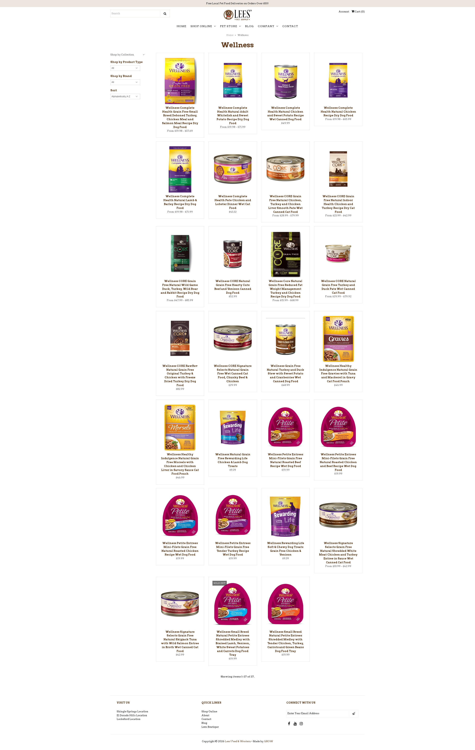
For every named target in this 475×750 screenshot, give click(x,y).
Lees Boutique (210, 727)
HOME (181, 26)
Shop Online (209, 711)
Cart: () (359, 11)
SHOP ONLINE (201, 26)
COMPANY (266, 26)
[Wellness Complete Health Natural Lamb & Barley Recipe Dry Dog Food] (180, 170)
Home (229, 35)
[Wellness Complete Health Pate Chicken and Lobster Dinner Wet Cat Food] (232, 169)
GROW (268, 741)
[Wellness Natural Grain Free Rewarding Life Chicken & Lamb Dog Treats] (232, 428)
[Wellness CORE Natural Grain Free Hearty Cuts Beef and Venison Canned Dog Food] (232, 254)
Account (344, 11)
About (205, 715)
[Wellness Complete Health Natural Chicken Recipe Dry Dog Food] (338, 81)
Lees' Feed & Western (238, 741)
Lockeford (123, 719)
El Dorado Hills (126, 715)
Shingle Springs (127, 711)
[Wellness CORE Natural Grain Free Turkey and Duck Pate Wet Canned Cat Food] (338, 254)
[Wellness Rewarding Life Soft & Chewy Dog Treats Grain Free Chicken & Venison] (285, 517)
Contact (206, 719)
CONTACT (290, 26)
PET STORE (228, 26)
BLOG (249, 26)
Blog (204, 723)
